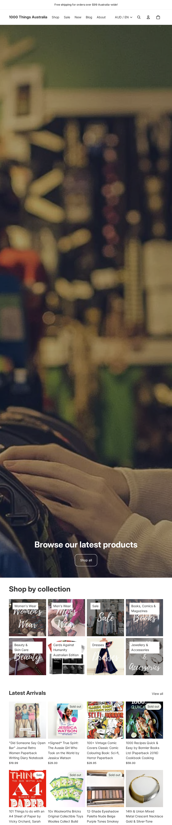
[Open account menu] (148, 17)
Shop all (86, 560)
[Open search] (139, 17)
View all (157, 694)
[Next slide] (42, 720)
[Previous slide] (12, 720)
